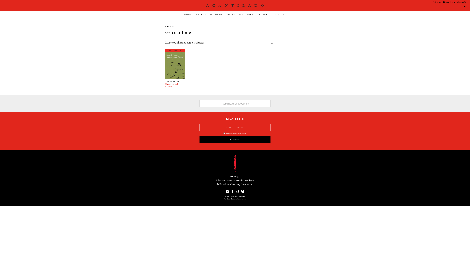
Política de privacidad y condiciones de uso (235, 180)
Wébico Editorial (241, 199)
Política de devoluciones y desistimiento (235, 184)
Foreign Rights (264, 14)
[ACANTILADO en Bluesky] (242, 191)
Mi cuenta (437, 2)
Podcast (231, 14)
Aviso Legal (235, 176)
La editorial (245, 14)
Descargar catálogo (237, 104)
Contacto (280, 14)
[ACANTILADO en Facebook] (232, 191)
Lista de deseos (449, 2)
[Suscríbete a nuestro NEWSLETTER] (227, 191)
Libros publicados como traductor (184, 42)
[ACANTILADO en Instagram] (237, 191)
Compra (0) (461, 2)
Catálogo (187, 14)
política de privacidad (240, 133)
